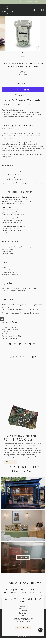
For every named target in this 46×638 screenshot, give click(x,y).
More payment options (23, 95)
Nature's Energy (23, 60)
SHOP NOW (10, 461)
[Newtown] (23, 557)
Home (23, 57)
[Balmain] (23, 525)
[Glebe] (23, 493)
